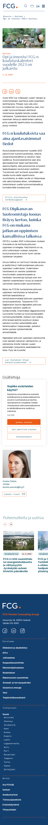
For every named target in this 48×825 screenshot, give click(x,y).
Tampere (8, 758)
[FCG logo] (12, 608)
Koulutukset (9, 672)
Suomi (6, 714)
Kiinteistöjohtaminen (13, 667)
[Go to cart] (32, 6)
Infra (5, 652)
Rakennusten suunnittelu (15, 677)
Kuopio (8, 736)
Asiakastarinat (10, 794)
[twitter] (18, 93)
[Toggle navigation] (43, 6)
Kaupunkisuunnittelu (13, 662)
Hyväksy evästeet (24, 422)
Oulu (6, 747)
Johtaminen (9, 657)
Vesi (5, 692)
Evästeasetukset (24, 436)
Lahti (7, 739)
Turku (7, 761)
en (37, 6)
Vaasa (7, 765)
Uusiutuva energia (12, 687)
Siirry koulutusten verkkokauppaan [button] (16, 198)
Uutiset (6, 789)
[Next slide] (11, 524)
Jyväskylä (9, 724)
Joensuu (8, 721)
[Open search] (26, 6)
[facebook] (5, 93)
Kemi (6, 728)
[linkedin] (11, 93)
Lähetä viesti (13, 494)
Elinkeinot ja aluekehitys (15, 647)
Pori (6, 750)
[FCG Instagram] (22, 632)
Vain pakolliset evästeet (24, 429)
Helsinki (9, 717)
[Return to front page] (10, 8)
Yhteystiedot (9, 809)
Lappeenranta (11, 743)
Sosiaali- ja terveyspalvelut (17, 682)
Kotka (7, 732)
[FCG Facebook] (5, 632)
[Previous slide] (5, 524)
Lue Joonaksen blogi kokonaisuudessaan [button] (17, 361)
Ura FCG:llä (8, 784)
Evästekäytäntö (11, 804)
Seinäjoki (9, 769)
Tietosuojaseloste (12, 799)
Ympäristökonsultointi (14, 697)
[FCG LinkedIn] (13, 632)
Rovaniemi (9, 754)
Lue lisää (10, 415)
